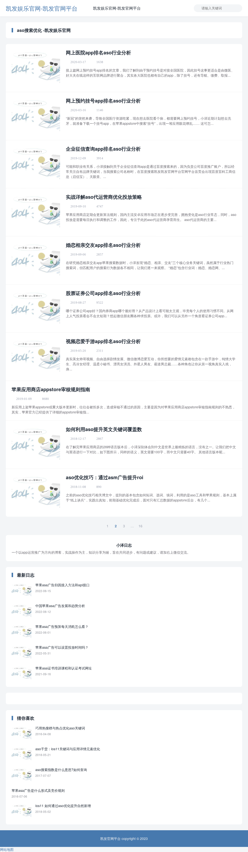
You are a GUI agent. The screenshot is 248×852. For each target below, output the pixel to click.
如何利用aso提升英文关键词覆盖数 (104, 429)
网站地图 (7, 849)
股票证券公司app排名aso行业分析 (103, 292)
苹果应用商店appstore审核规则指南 (51, 389)
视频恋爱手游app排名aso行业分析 (103, 341)
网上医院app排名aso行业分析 (98, 52)
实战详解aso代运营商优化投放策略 (104, 196)
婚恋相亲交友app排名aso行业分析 (103, 244)
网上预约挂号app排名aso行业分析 (103, 100)
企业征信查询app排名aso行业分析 (103, 148)
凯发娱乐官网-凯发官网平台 (42, 8)
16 (140, 525)
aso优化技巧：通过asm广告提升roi (104, 477)
